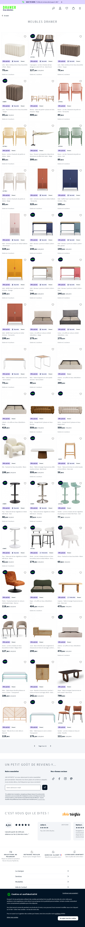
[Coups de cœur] (66, 8)
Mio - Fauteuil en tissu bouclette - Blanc (14, 467)
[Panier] (73, 8)
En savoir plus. (41, 799)
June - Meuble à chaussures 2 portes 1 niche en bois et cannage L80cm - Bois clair (41, 692)
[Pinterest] (71, 778)
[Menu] (80, 8)
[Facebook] (59, 778)
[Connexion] (60, 8)
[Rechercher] (53, 8)
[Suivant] (50, 746)
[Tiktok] (53, 778)
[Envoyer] (44, 787)
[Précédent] (34, 746)
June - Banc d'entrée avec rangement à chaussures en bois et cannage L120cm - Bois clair (42, 648)
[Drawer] (9, 8)
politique (58, 914)
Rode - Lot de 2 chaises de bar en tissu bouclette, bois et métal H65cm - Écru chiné (41, 558)
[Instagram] (65, 778)
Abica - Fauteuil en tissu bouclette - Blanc (70, 556)
